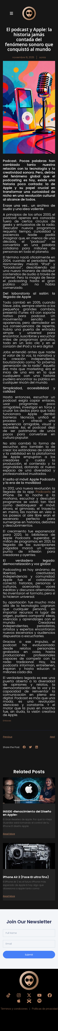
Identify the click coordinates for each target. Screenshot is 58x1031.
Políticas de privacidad (45, 1008)
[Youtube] (39, 995)
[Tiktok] (8, 995)
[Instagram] (19, 995)
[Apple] (19, 1001)
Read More (9, 834)
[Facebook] (50, 995)
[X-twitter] (29, 995)
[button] (11, 13)
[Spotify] (39, 1001)
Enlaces (7, 720)
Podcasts (44, 491)
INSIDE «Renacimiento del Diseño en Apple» (27, 813)
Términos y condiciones (14, 1008)
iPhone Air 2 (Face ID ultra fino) (26, 877)
